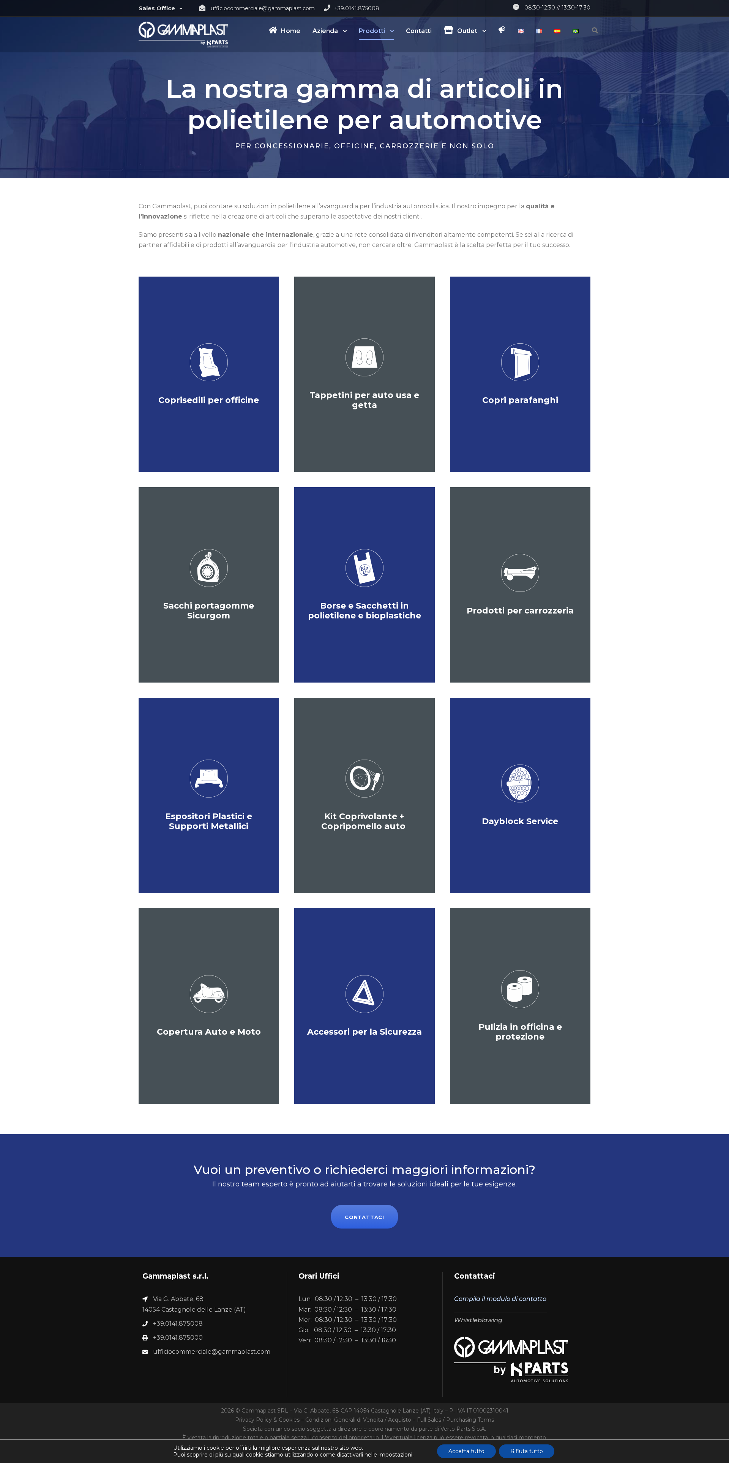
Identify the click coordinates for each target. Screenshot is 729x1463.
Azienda (325, 31)
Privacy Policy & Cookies (267, 1419)
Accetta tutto (466, 1451)
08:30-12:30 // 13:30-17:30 (557, 7)
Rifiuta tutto (526, 1451)
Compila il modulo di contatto (500, 1299)
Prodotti (372, 31)
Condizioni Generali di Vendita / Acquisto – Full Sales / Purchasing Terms (399, 1419)
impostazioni (395, 1454)
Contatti (419, 31)
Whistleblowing (478, 1320)
